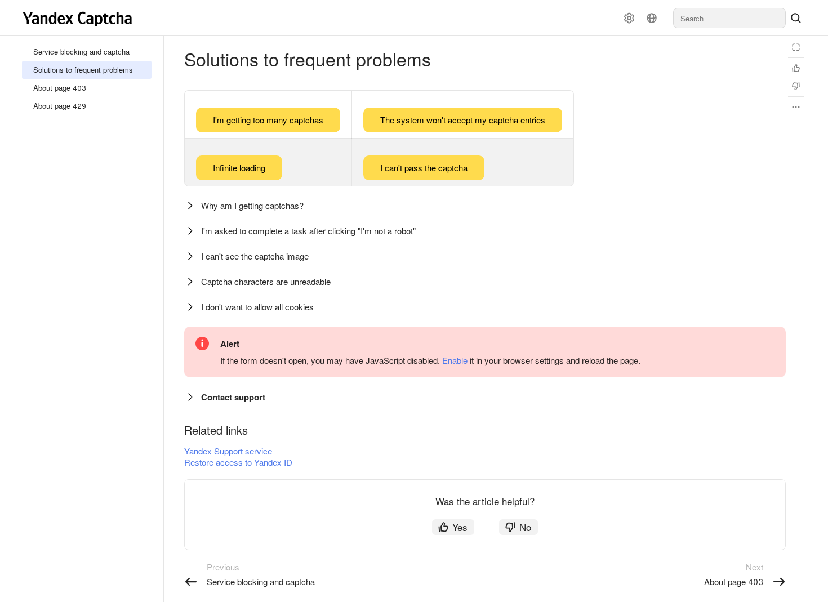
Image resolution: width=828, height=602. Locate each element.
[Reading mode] (796, 47)
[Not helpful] (796, 86)
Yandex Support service (228, 451)
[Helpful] (796, 68)
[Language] (652, 18)
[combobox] (729, 18)
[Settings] (629, 18)
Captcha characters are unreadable (266, 281)
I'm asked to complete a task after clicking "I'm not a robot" (308, 231)
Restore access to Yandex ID (238, 462)
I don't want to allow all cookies (257, 307)
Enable (455, 360)
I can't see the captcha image (255, 256)
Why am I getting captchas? (252, 205)
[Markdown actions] (796, 107)
